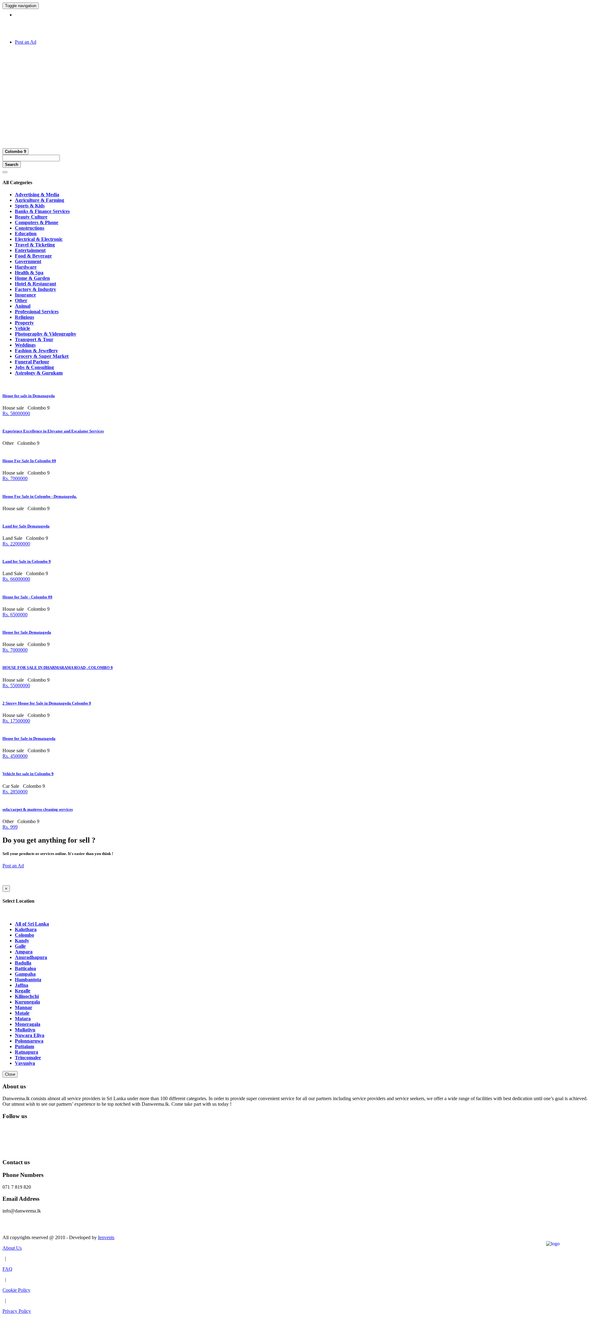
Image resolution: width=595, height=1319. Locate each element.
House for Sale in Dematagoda (28, 738)
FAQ (7, 1269)
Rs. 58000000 (16, 413)
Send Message (16, 1227)
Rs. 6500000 (15, 614)
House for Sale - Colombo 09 (27, 597)
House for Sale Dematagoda (26, 632)
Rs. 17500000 (16, 720)
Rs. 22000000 (16, 543)
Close (10, 1074)
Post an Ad (25, 42)
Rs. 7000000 (15, 478)
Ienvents (106, 1237)
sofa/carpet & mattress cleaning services (37, 809)
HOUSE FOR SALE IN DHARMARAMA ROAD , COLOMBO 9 (57, 667)
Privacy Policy (16, 1311)
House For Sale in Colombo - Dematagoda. (39, 496)
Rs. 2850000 (15, 791)
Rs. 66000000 (16, 579)
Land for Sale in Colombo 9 (26, 561)
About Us (12, 1248)
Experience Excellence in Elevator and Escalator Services (53, 431)
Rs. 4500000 (15, 756)
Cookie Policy (16, 1290)
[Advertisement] (297, 93)
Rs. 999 (10, 827)
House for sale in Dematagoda (28, 395)
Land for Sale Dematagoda (26, 526)
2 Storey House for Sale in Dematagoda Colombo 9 (46, 703)
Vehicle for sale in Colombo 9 (28, 773)
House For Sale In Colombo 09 (29, 460)
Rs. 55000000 (16, 685)
